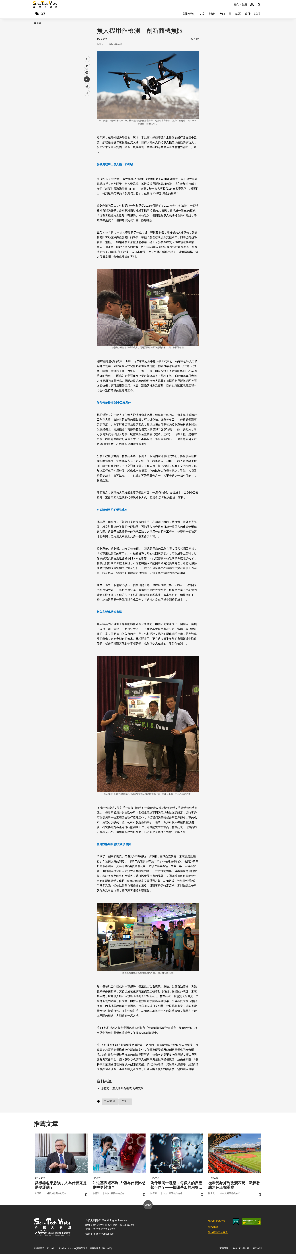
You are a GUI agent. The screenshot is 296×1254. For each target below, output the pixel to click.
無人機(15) (110, 1101)
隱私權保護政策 (216, 1221)
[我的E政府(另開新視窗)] (236, 1221)
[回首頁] (45, 4)
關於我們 (189, 14)
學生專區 (234, 14)
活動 (222, 14)
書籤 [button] (87, 93)
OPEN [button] (148, 1204)
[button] (259, 4)
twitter (87, 65)
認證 (257, 14)
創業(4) (126, 1101)
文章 (202, 14)
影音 (212, 14)
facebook (87, 59)
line (86, 72)
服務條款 (213, 1226)
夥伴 (248, 14)
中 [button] (87, 79)
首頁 (39, 22)
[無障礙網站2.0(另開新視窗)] (251, 1221)
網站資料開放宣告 (218, 1232)
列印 (87, 86)
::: (232, 4)
